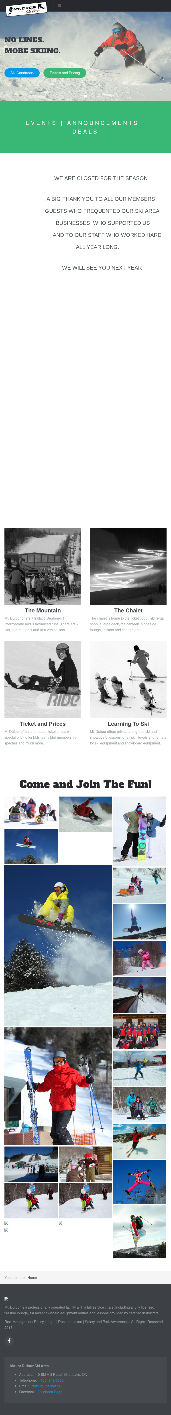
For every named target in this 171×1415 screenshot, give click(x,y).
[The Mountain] (42, 566)
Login (51, 1321)
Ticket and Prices (43, 723)
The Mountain (43, 610)
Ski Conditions (22, 72)
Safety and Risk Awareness (106, 1321)
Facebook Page (49, 1391)
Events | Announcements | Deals (85, 127)
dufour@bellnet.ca (46, 1386)
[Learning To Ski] (128, 679)
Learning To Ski (128, 723)
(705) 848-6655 (51, 1380)
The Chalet (128, 610)
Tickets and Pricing (65, 72)
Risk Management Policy (24, 1321)
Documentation (70, 1321)
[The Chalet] (128, 566)
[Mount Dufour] (26, 6)
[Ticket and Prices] (42, 679)
